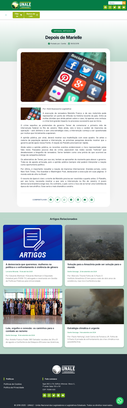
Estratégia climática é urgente (83, 328)
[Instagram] (110, 7)
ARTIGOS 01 (68, 31)
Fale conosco (51, 379)
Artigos (58, 31)
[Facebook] (105, 7)
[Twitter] (115, 7)
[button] (6, 15)
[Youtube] (124, 7)
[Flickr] (119, 7)
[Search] (124, 3)
